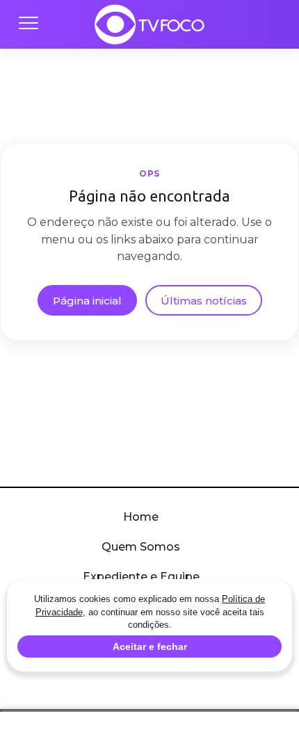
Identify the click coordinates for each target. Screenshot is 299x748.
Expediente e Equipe (141, 576)
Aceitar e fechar (150, 646)
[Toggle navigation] (27, 24)
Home (141, 516)
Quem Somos (141, 546)
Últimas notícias (204, 300)
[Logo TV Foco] (149, 24)
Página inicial (87, 300)
